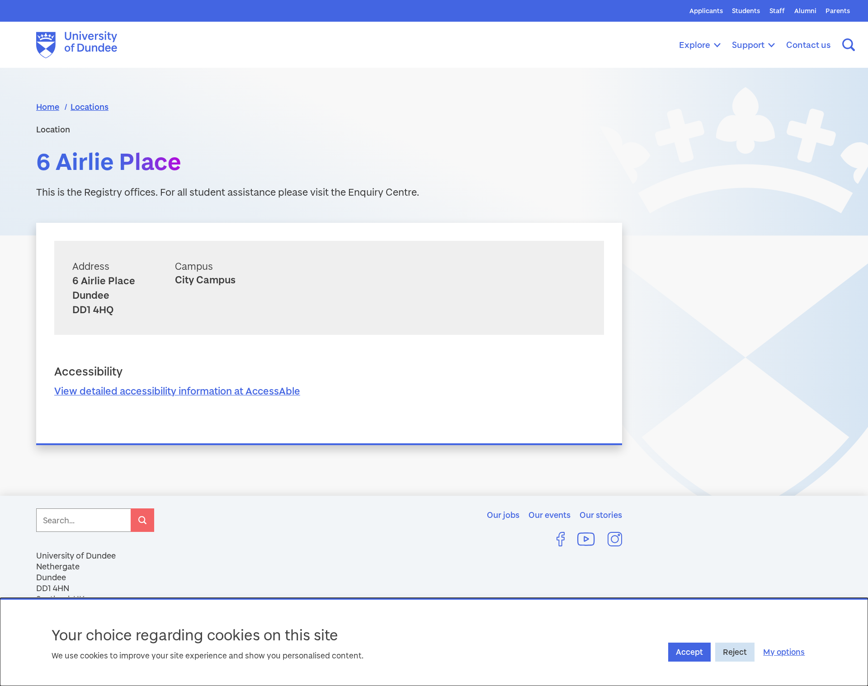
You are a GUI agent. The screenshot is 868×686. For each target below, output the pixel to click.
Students (746, 10)
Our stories (601, 514)
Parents (838, 10)
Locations (89, 106)
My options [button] (784, 652)
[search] (142, 520)
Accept (689, 652)
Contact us (808, 44)
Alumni (805, 10)
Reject (735, 652)
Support (748, 44)
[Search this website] (849, 45)
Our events (549, 514)
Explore (694, 44)
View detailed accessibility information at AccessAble (177, 390)
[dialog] (434, 642)
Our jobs (503, 514)
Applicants (706, 10)
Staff (777, 10)
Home (47, 106)
